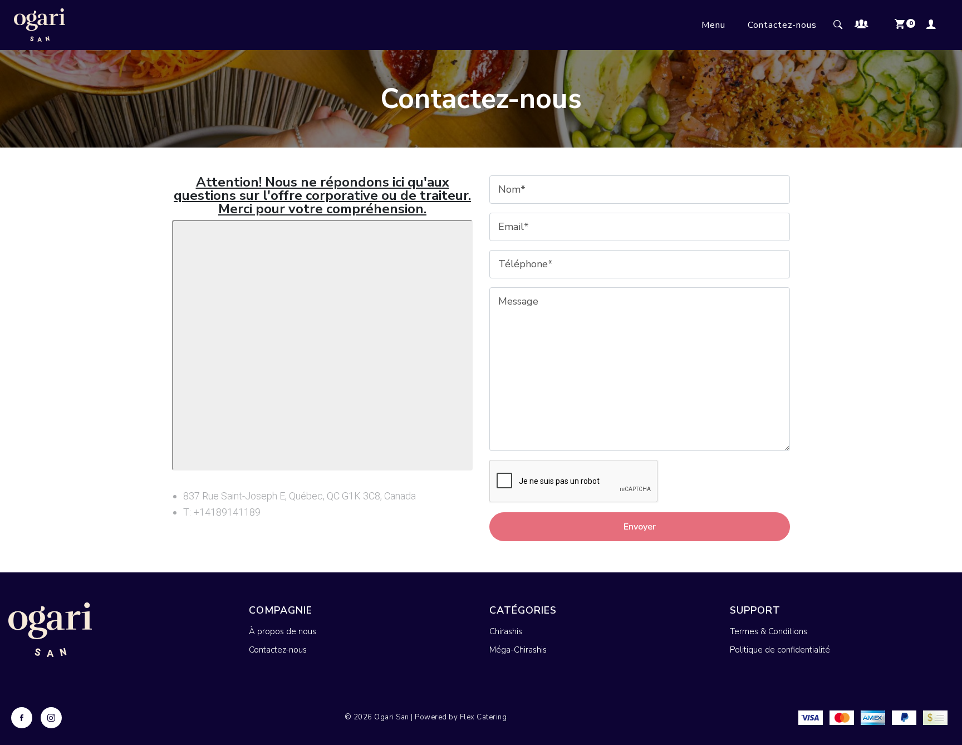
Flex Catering (483, 717)
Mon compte (934, 25)
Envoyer (640, 527)
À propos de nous (282, 631)
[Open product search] (838, 25)
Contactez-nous (782, 25)
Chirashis (505, 631)
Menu (713, 25)
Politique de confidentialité (780, 649)
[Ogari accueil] (39, 25)
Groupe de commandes (867, 25)
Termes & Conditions (768, 631)
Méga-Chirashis (518, 649)
